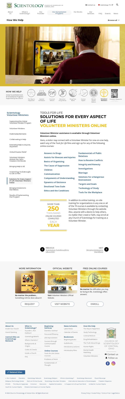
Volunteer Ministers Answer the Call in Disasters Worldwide (18, 159)
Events (108, 13)
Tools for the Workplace (90, 192)
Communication (52, 174)
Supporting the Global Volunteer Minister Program (20, 122)
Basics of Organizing (54, 161)
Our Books (78, 12)
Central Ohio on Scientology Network (12, 339)
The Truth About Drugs (91, 343)
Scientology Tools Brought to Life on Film (57, 251)
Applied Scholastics (55, 384)
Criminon (34, 384)
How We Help (15, 20)
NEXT (101, 248)
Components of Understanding (59, 178)
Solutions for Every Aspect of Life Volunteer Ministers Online (20, 181)
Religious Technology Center (14, 381)
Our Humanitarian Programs (59, 12)
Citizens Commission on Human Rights (37, 387)
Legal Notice (116, 393)
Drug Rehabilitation (90, 339)
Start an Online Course (34, 381)
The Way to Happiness (91, 329)
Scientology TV (105, 5)
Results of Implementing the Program (19, 196)
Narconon (43, 384)
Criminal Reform (89, 336)
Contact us (91, 5)
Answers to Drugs (52, 153)
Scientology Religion (50, 378)
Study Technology (89, 332)
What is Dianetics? (31, 340)
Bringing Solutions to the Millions (95, 251)
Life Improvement (50, 338)
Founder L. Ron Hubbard (30, 332)
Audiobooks (68, 343)
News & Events (70, 326)
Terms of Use (106, 393)
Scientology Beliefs (32, 336)
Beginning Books (70, 339)
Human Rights (88, 346)
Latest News (68, 329)
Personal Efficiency (51, 334)
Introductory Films (70, 350)
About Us (10, 12)
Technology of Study (88, 188)
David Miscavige (100, 378)
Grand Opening (11, 332)
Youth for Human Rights (13, 387)
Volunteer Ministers (17, 128)
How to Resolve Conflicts (90, 160)
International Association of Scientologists (82, 381)
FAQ (100, 13)
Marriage (83, 172)
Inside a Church (30, 353)
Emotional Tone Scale (54, 186)
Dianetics (22, 378)
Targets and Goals (87, 184)
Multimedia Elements (18, 134)
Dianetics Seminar (51, 331)
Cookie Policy (96, 393)
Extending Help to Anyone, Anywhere (20, 145)
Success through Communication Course (50, 343)
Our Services (90, 12)
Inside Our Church (12, 329)
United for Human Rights (97, 384)
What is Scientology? (25, 12)
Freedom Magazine (105, 381)
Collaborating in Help (18, 139)
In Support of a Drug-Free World (75, 384)
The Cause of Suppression (56, 165)
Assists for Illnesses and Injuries (59, 157)
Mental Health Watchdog (88, 351)
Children (48, 169)
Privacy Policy (85, 393)
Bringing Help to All (17, 166)
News (116, 13)
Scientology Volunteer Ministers (18, 114)
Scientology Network (34, 378)
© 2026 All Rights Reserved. (26, 393)
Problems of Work (51, 359)
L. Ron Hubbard (10, 378)
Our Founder (40, 12)
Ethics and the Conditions (56, 190)
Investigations (85, 168)
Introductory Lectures (72, 347)
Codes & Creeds (31, 349)
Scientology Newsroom (84, 378)
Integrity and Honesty (89, 164)
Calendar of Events (71, 332)
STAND (7, 384)
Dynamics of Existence (55, 182)
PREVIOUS (50, 248)
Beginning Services (48, 327)
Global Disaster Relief (18, 152)
